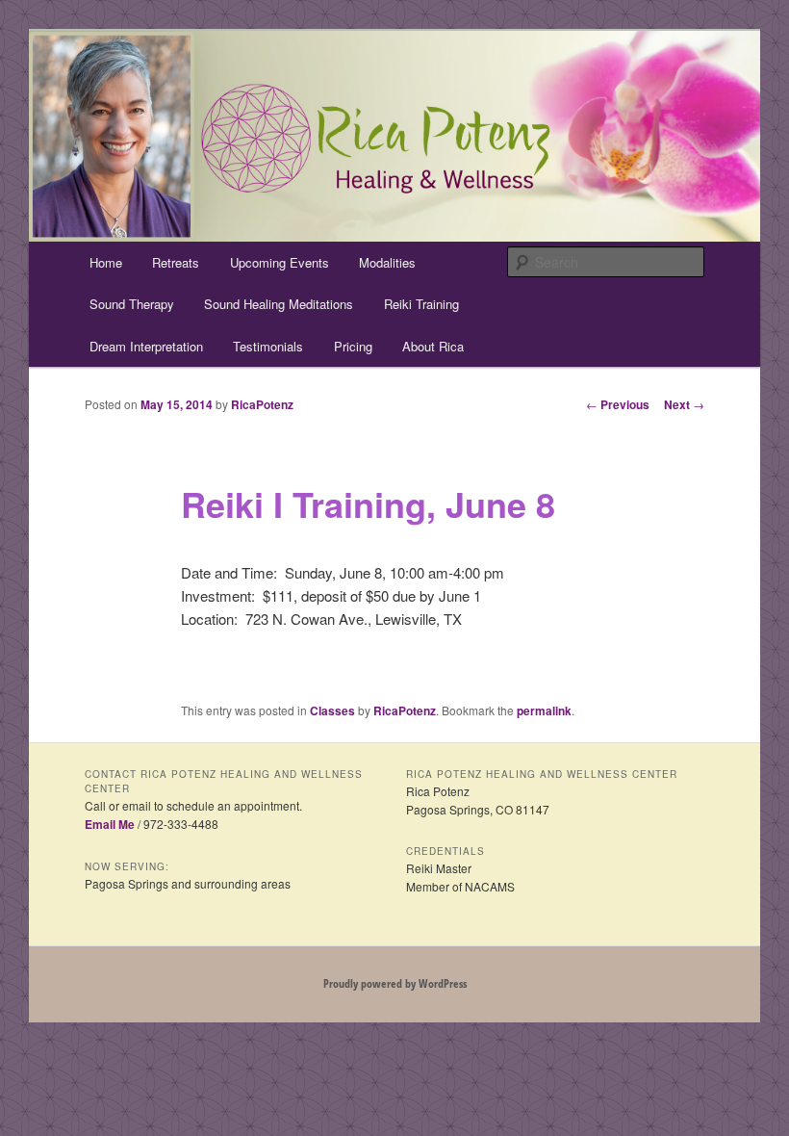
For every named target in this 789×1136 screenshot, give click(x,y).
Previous (617, 404)
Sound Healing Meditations (278, 304)
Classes (332, 710)
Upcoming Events (279, 262)
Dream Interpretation (146, 346)
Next (684, 404)
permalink (544, 710)
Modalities (387, 262)
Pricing (353, 346)
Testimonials (268, 346)
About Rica (433, 346)
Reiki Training (421, 304)
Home (105, 262)
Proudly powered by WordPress (395, 983)
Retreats (175, 262)
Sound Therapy (131, 304)
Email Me (110, 824)
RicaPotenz (262, 404)
